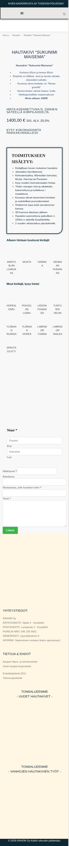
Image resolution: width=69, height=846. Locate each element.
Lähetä (10, 530)
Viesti (7, 498)
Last (9, 457)
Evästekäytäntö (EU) (14, 673)
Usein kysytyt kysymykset (17, 666)
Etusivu (6, 35)
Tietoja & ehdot (17, 654)
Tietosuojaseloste (12, 678)
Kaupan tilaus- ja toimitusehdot (20, 661)
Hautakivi (16, 35)
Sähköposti (10, 471)
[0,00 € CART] (64, 13)
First (9, 446)
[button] (21, 13)
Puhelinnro (9, 476)
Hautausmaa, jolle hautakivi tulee (22, 487)
